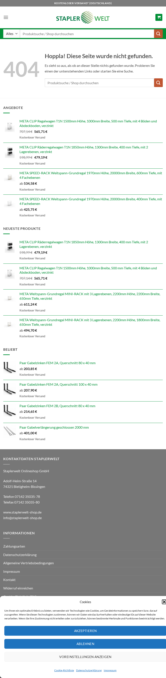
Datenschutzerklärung (89, 670)
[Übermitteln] (158, 33)
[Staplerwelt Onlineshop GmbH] (83, 17)
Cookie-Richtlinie (64, 670)
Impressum (110, 670)
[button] (5, 17)
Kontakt (9, 580)
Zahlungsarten (14, 546)
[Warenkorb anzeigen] (158, 17)
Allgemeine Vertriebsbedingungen (28, 563)
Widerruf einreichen (18, 588)
